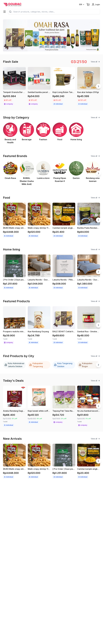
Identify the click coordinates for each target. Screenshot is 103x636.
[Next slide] (98, 86)
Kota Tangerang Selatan (64, 365)
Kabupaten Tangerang (38, 365)
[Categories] (4, 11)
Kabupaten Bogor (87, 365)
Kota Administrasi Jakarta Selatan (16, 365)
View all (94, 62)
